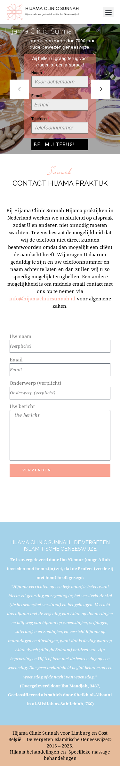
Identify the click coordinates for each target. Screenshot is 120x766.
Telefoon (40, 119)
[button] (108, 12)
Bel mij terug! (54, 144)
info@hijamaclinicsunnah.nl (42, 298)
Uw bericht (22, 406)
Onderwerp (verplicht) (35, 383)
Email (16, 359)
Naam (37, 73)
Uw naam (20, 336)
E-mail (38, 96)
